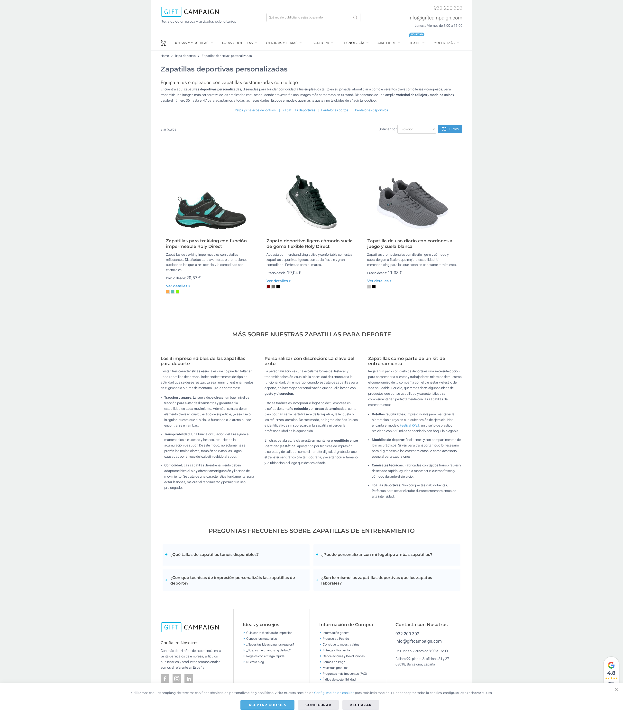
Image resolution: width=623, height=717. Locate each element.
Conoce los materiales (261, 638)
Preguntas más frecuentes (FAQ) (345, 673)
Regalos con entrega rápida (265, 656)
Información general (336, 632)
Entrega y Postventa (336, 650)
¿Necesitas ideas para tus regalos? (270, 644)
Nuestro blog (255, 662)
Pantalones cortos (334, 110)
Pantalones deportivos (371, 110)
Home (165, 56)
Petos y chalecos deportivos (255, 110)
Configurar (318, 705)
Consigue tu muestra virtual (341, 644)
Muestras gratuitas (335, 667)
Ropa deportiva (185, 56)
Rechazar (361, 705)
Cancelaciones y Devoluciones (344, 656)
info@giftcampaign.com (435, 18)
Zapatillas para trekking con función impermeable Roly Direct (206, 243)
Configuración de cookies (334, 693)
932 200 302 (448, 8)
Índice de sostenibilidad (339, 679)
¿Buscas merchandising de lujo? (268, 650)
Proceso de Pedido (336, 638)
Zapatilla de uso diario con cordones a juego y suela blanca (409, 243)
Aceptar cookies (267, 705)
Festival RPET (409, 425)
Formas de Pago (334, 662)
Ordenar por (387, 129)
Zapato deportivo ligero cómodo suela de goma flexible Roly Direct (309, 243)
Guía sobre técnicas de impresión (269, 632)
